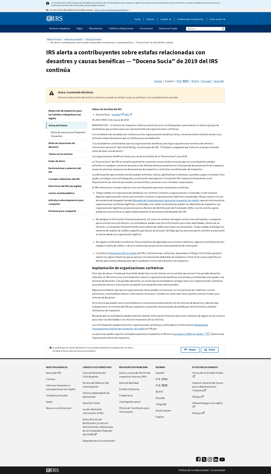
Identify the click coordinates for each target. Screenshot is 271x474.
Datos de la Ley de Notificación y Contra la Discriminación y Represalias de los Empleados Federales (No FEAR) (98, 427)
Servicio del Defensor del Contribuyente (96, 384)
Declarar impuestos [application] (59, 28)
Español (164, 19)
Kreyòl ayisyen (163, 410)
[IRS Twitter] (204, 458)
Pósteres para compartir (62, 211)
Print (212, 350)
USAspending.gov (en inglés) (207, 403)
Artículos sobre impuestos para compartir (66, 202)
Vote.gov (197, 413)
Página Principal (54, 39)
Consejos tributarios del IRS (64, 179)
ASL (127, 114)
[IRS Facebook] (198, 458)
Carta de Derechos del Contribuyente (94, 374)
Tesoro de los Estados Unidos (207, 372)
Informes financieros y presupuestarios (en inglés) (60, 387)
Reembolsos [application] (96, 28)
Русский (206, 81)
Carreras (50, 379)
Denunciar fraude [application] (168, 28)
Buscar (223, 29)
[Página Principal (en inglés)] (54, 17)
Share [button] (192, 350)
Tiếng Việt (218, 81)
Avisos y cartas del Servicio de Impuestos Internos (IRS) (134, 374)
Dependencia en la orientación (99, 440)
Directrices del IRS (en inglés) (65, 186)
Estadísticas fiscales (57, 395)
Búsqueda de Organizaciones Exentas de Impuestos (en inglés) (166, 200)
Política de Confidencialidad (193, 470)
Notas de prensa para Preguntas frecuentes (68, 134)
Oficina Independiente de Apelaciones (96, 394)
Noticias (150, 19)
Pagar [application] (80, 28)
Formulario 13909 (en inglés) (191, 334)
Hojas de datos (56, 161)
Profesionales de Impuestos (191, 19)
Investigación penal (129, 401)
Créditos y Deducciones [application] (121, 28)
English (158, 81)
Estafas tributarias (129, 389)
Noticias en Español (74, 39)
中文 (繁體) (182, 81)
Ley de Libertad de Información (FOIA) (93, 411)
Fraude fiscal (126, 395)
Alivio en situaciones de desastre (61, 145)
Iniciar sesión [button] (216, 19)
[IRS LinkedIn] (215, 458)
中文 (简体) (162, 379)
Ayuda (138, 19)
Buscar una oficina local (58, 408)
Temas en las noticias (60, 154)
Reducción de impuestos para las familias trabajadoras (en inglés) (65, 114)
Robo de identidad (128, 383)
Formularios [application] (146, 28)
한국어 (195, 81)
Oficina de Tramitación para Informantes (134, 409)
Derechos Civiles (91, 403)
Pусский (160, 398)
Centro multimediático (61, 193)
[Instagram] (210, 458)
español (116, 114)
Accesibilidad (218, 470)
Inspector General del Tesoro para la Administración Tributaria (207, 386)
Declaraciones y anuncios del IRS (64, 170)
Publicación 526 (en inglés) (123, 253)
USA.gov (196, 396)
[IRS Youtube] (222, 458)
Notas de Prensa (93, 39)
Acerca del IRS (53, 372)
